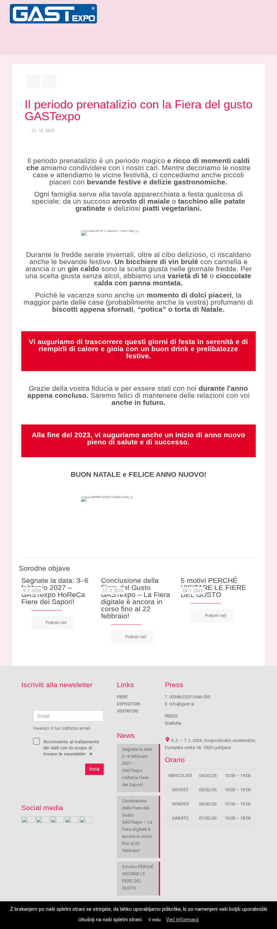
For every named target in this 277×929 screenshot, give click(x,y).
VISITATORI (127, 711)
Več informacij (182, 920)
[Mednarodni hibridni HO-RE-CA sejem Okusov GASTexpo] (53, 13)
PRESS (171, 716)
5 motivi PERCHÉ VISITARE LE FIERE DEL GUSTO (213, 587)
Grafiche (173, 723)
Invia (94, 769)
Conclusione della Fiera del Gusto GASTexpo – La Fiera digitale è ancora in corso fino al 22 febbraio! (135, 598)
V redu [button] (154, 919)
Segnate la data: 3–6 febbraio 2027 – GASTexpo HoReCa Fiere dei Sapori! (55, 590)
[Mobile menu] (263, 13)
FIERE (122, 696)
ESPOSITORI (128, 703)
